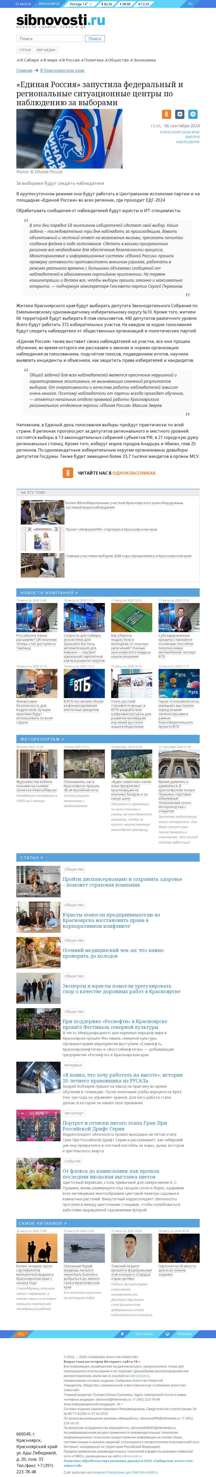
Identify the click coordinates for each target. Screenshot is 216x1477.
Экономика (145, 59)
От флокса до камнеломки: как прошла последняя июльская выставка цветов (111, 1174)
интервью (73, 1064)
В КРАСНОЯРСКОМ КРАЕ (180, 132)
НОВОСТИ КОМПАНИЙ (49, 592)
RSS (21, 1334)
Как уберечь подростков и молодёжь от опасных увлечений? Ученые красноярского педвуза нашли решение (131, 646)
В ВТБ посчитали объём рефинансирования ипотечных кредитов (84, 705)
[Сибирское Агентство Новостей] (60, 19)
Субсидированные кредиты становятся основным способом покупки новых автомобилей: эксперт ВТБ (177, 646)
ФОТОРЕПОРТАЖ (43, 739)
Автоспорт (74, 1113)
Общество (118, 59)
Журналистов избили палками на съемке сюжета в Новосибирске (36, 785)
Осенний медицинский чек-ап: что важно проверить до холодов (113, 953)
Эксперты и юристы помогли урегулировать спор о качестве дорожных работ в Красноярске (121, 989)
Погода (75, 4)
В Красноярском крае (62, 70)
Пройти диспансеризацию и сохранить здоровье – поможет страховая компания (122, 882)
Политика (94, 59)
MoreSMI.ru (149, 1472)
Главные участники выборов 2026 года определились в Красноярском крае (129, 555)
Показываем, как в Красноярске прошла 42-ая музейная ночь (81, 785)
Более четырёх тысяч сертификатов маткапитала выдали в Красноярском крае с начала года (34, 1274)
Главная (24, 70)
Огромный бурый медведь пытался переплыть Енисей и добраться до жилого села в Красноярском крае (82, 1276)
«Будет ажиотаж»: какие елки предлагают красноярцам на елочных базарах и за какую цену (131, 790)
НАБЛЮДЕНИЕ (188, 141)
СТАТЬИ (32, 857)
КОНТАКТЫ (144, 1334)
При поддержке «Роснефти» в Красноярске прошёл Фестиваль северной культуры (115, 1024)
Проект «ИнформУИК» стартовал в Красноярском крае (111, 529)
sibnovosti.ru (140, 1376)
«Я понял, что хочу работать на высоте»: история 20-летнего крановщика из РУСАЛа (123, 1078)
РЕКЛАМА (184, 1334)
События (73, 1161)
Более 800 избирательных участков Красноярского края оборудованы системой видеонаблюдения (124, 505)
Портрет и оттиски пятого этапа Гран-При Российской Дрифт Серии (115, 1126)
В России (71, 59)
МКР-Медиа (46, 50)
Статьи (25, 50)
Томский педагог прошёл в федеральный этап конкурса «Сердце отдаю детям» (131, 1272)
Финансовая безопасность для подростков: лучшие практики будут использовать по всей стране (34, 712)
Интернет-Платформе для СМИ (115, 1472)
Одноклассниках (133, 473)
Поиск (95, 38)
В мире (50, 59)
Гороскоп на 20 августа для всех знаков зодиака (177, 1270)
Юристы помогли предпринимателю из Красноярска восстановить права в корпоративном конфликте (111, 920)
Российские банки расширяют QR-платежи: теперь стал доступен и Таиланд (36, 641)
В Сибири (29, 59)
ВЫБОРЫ (192, 136)
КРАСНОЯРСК (49, 4)
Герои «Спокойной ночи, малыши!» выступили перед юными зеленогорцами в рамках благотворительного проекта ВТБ (179, 714)
